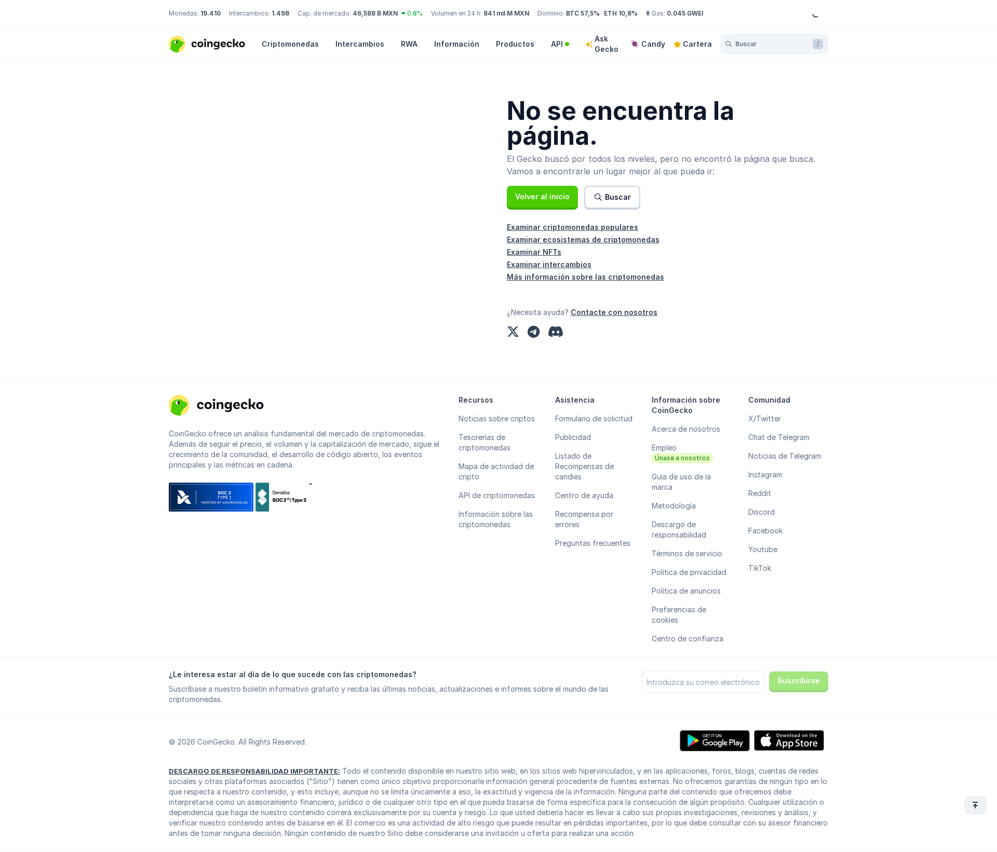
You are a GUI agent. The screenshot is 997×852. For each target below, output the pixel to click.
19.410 (210, 13)
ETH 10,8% (621, 13)
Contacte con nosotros (614, 312)
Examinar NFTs (534, 252)
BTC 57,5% (583, 13)
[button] (542, 197)
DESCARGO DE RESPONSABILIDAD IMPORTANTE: (254, 771)
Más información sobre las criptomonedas (585, 276)
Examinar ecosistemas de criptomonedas (583, 239)
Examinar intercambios (549, 264)
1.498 (280, 13)
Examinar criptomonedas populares (572, 227)
